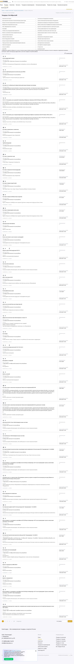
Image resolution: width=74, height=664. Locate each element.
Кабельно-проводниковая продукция (11, 256)
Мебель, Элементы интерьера (9, 324)
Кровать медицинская (7, 578)
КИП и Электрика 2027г (8, 277)
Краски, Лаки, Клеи (7, 229)
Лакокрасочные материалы (9, 223)
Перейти (70, 621)
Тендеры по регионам (61, 637)
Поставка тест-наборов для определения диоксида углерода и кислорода (19, 85)
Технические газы (6, 92)
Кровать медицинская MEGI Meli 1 (10, 564)
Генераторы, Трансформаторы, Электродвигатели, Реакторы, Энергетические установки (21, 455)
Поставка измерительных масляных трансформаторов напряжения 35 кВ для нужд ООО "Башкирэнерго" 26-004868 (28, 449)
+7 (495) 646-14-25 (8, 641)
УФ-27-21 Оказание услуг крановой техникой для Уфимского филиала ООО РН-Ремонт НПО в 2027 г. (25, 100)
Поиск (1, 5)
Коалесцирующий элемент (9, 58)
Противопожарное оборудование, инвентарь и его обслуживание (17, 326)
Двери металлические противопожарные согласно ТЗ (15, 317)
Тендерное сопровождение (28, 5)
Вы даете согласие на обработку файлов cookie (12, 651)
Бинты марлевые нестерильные (10, 493)
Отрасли (4, 76)
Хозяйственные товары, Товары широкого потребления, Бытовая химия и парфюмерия (21, 339)
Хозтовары (5, 333)
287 (14, 621)
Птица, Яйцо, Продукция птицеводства (11, 162)
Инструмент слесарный (8, 360)
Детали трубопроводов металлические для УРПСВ (14, 71)
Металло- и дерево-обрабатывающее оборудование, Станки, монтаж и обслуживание (21, 556)
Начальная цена (62, 58)
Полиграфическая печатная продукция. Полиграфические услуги (16, 242)
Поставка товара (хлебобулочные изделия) (12, 196)
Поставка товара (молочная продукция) (11, 169)
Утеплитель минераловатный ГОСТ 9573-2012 (13, 347)
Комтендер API (4, 7)
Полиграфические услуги (8, 290)
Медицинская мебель (7, 570)
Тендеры (6, 5)
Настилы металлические (8, 263)
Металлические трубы (7, 148)
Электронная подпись (41, 5)
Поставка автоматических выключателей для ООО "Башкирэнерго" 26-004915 (20, 535)
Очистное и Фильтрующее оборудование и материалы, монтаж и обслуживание (20, 64)
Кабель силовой (6, 374)
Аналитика (12, 5)
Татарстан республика (24, 104)
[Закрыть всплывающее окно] (35, 651)
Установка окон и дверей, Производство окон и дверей (14, 323)
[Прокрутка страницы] (69, 655)
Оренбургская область (34, 104)
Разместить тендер (51, 5)
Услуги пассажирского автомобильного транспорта (13, 614)
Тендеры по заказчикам (61, 644)
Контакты (18, 5)
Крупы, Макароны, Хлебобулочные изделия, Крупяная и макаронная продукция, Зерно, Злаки (23, 202)
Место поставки (6, 60)
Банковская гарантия (62, 5)
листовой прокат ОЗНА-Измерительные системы (14, 435)
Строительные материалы (8, 352)
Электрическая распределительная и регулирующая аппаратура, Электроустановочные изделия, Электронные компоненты (29, 512)
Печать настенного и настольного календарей (13, 237)
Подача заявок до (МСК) (63, 65)
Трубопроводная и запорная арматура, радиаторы (13, 77)
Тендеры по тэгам (60, 643)
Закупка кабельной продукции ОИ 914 (11, 250)
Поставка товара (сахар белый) (9, 183)
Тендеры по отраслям (61, 641)
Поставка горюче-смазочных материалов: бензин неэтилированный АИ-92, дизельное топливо (24, 404)
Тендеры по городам (60, 639)
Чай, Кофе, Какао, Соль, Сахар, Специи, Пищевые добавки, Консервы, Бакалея (19, 189)
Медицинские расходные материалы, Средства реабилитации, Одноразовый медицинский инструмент (25, 499)
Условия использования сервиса (65, 655)
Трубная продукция (7, 142)
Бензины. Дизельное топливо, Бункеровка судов (13, 397)
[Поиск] (13, 2)
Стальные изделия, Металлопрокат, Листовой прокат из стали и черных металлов (20, 269)
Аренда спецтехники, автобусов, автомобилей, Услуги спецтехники (17, 107)
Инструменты (5, 366)
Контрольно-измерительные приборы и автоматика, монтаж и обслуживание (19, 283)
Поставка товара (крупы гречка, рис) (11, 210)
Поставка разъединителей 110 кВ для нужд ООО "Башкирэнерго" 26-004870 (19, 506)
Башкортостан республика (20, 61)
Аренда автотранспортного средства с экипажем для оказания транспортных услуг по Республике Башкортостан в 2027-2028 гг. (28, 607)
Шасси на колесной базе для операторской (12, 304)
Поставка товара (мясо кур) (9, 156)
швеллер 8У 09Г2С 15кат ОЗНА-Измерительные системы (15, 422)
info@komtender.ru (7, 643)
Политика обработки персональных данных (39, 655)
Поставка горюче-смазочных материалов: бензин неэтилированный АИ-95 (19, 387)
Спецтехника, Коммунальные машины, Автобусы (13, 310)
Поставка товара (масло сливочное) (11, 129)
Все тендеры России (60, 646)
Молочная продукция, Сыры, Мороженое (11, 135)
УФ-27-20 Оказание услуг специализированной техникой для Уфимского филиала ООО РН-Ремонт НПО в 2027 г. (28, 114)
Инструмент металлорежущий (9, 549)
